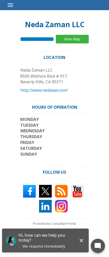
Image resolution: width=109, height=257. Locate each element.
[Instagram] (61, 206)
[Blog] (61, 191)
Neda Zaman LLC (54, 24)
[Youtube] (77, 191)
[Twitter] (45, 191)
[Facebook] (29, 191)
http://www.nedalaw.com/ (44, 90)
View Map (72, 39)
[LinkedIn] (45, 206)
